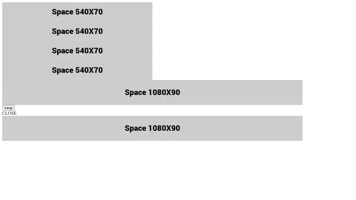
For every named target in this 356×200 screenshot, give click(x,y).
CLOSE (9, 113)
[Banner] (178, 12)
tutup (8, 108)
